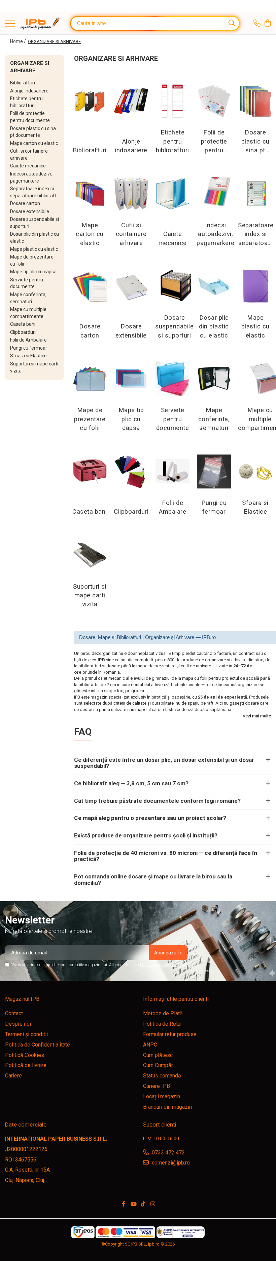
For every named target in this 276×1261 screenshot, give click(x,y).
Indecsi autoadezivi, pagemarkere (216, 234)
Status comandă (162, 1075)
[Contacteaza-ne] (257, 23)
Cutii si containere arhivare (131, 234)
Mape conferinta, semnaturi (214, 419)
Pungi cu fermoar (28, 348)
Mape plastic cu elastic (34, 249)
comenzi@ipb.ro (170, 1162)
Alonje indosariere (29, 90)
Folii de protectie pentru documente (214, 142)
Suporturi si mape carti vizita (89, 595)
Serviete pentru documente (172, 419)
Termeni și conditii (26, 1034)
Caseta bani (22, 324)
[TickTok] (143, 1204)
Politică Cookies (24, 1055)
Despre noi (18, 1024)
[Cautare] (232, 23)
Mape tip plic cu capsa (33, 271)
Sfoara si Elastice (28, 355)
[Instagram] (152, 1204)
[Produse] (10, 24)
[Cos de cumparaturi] (267, 23)
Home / (18, 41)
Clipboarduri (23, 332)
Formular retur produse (170, 1034)
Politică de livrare (25, 1065)
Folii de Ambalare (28, 340)
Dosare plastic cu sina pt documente (255, 142)
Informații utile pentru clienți (176, 999)
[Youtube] (133, 1204)
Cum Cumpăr (158, 1065)
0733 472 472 (167, 1152)
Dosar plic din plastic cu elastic (214, 326)
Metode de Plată (163, 1013)
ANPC (150, 1044)
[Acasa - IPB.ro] (40, 23)
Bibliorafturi (22, 82)
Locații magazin (161, 1096)
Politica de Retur (162, 1024)
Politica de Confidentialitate (163, 964)
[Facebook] (123, 1204)
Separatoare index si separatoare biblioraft (256, 234)
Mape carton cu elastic (34, 143)
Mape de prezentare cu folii (89, 419)
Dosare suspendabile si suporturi (174, 326)
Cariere (13, 1075)
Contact (14, 1013)
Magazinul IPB (22, 999)
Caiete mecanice (28, 165)
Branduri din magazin (167, 1107)
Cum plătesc (158, 1055)
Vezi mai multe (257, 715)
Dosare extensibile (29, 211)
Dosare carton (25, 203)
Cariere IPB (156, 1086)
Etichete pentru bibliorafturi (172, 141)
